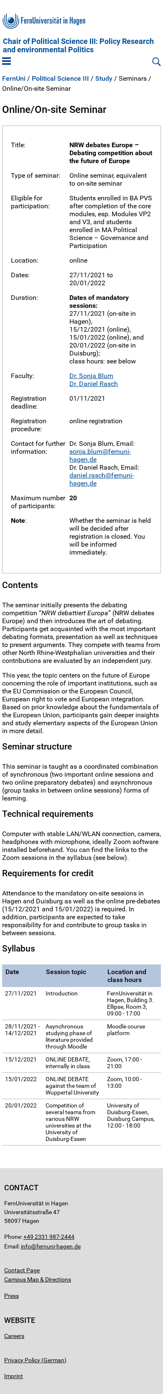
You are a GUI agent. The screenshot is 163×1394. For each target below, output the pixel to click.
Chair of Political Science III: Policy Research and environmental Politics (78, 45)
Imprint (13, 1376)
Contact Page (22, 1270)
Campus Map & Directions (37, 1279)
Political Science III (60, 78)
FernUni (13, 78)
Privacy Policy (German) (35, 1360)
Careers (14, 1336)
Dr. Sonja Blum (91, 376)
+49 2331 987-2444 (48, 1236)
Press (11, 1295)
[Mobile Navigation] (6, 62)
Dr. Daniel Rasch (93, 384)
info (26, 1246)
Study (103, 78)
